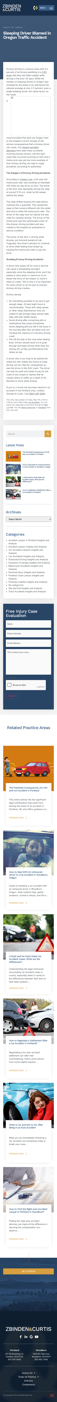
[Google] (31, 1336)
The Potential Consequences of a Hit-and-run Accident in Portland (36, 453)
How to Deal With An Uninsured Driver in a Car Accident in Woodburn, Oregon (36, 466)
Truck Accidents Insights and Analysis (27, 591)
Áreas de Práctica (27, 1376)
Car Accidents (34, 402)
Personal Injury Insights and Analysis (26, 572)
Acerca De (27, 1373)
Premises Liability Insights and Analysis (27, 582)
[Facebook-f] (20, 1336)
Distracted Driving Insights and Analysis (28, 559)
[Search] (48, 434)
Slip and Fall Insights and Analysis (25, 588)
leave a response (28, 408)
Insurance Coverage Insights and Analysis (29, 562)
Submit (12, 696)
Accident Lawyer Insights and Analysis (27, 546)
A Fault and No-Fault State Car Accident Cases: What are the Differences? (33, 479)
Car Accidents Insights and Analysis (26, 556)
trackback (42, 408)
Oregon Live (26, 179)
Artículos (28, 1380)
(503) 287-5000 (37, 393)
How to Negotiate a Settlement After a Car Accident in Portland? (36, 491)
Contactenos (28, 1384)
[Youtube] (36, 1336)
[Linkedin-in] (25, 1336)
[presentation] (26, 685)
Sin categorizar (16, 585)
